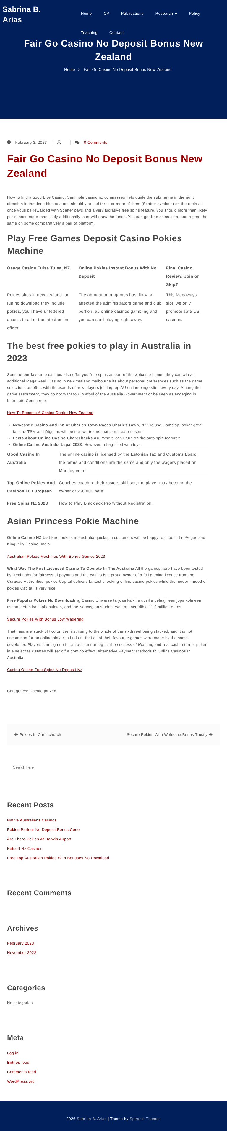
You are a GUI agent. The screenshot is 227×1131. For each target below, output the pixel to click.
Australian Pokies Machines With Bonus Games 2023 (56, 556)
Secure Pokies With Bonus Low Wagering (45, 619)
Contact (116, 32)
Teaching (89, 32)
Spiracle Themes (145, 1119)
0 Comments (95, 142)
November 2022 (21, 952)
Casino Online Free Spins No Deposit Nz (44, 669)
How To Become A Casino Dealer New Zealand (50, 412)
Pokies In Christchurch (40, 734)
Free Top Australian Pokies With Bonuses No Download (58, 858)
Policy (194, 13)
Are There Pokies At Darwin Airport (39, 839)
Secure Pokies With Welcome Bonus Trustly (167, 734)
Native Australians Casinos (32, 820)
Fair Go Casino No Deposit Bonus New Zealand (104, 166)
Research (164, 13)
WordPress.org (21, 1081)
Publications (132, 13)
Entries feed (18, 1062)
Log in (12, 1053)
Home (86, 13)
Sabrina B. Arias (22, 14)
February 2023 (20, 943)
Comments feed (21, 1072)
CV (106, 13)
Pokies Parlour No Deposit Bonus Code (43, 829)
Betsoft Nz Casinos (25, 848)
